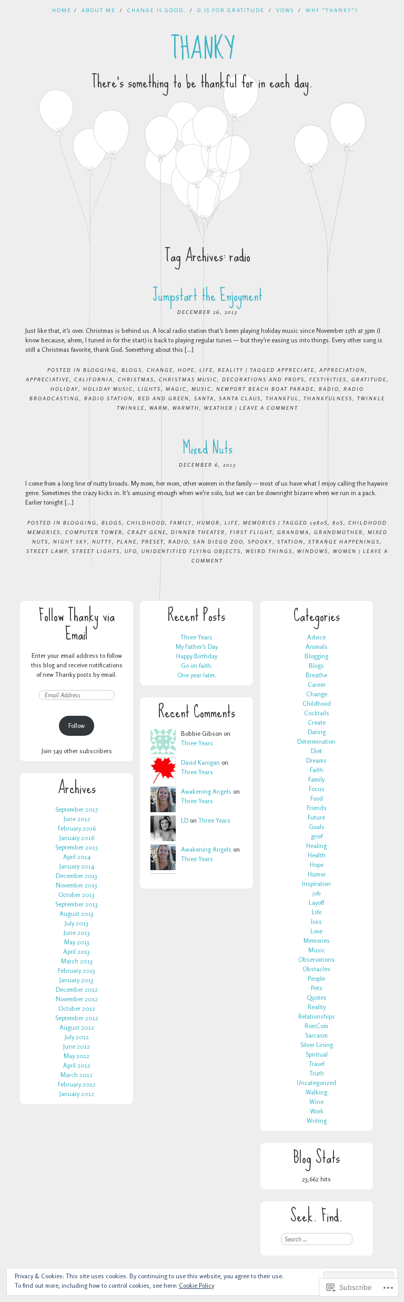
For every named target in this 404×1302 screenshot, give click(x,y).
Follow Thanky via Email (77, 624)
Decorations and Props (263, 379)
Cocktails (316, 713)
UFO (131, 551)
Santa (204, 398)
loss (316, 921)
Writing (317, 1121)
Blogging (100, 370)
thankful (282, 398)
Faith (316, 770)
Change (160, 370)
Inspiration (316, 883)
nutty (102, 541)
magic (176, 389)
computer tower (94, 532)
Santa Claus (240, 398)
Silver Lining (316, 1045)
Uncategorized (316, 1083)
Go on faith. (197, 665)
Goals (317, 827)
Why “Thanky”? (332, 10)
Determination (316, 741)
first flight (251, 532)
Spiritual (317, 1054)
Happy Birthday (196, 656)
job (316, 893)
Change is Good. (156, 10)
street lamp (46, 551)
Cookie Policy (196, 1285)
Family (181, 522)
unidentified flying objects (191, 551)
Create (317, 722)
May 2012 (76, 1056)
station (290, 541)
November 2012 (77, 999)
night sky (70, 541)
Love (316, 931)
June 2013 (77, 932)
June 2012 (76, 1046)
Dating (317, 732)
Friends (317, 808)
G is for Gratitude (231, 10)
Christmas (136, 379)
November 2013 (76, 885)
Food (316, 798)
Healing (316, 846)
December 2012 (77, 989)
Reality (231, 370)
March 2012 (76, 1075)
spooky (260, 541)
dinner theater (198, 532)
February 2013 (76, 970)
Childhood (146, 522)
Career (317, 684)
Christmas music (188, 379)
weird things (269, 551)
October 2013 (76, 895)
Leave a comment (268, 408)
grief (316, 836)
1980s (319, 522)
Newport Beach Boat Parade (265, 389)
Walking (316, 1092)
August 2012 (76, 1027)
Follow (76, 725)
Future (316, 817)
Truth (316, 1073)
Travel (317, 1064)
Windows (312, 551)
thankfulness (328, 398)
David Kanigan (200, 762)
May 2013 (76, 942)
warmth (186, 408)
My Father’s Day (197, 646)
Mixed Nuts (208, 447)
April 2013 (76, 951)
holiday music (108, 389)
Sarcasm (316, 1035)
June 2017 (77, 819)
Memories (259, 522)
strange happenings (344, 541)
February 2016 (77, 828)
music (201, 389)
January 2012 (76, 1094)
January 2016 (76, 838)
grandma (293, 532)
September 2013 (76, 904)
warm (158, 408)
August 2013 (76, 914)
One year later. (196, 675)
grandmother (338, 532)
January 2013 (76, 980)
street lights (96, 551)
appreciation (342, 370)
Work (317, 1111)
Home (62, 10)
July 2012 (77, 1037)
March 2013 (77, 961)
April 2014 (76, 857)
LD (184, 820)
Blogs (132, 370)
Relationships (316, 1016)
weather (218, 408)
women (345, 551)
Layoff (316, 902)
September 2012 (76, 1018)
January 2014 (76, 866)
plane (127, 541)
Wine (316, 1102)
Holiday (64, 389)
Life (206, 370)
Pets (316, 988)
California (93, 379)
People (316, 978)
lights (149, 389)
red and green (163, 398)
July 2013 (76, 923)
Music (316, 950)
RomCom (316, 1026)
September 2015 (76, 847)
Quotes (317, 997)
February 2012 (77, 1084)
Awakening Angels (206, 791)
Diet (316, 751)
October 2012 (76, 1008)
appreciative (47, 379)
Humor (208, 522)
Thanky (202, 49)
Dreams (316, 760)
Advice (316, 637)
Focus (317, 789)
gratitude (369, 379)
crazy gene (146, 532)
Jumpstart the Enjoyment (207, 295)
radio (329, 389)
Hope (186, 370)
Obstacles (316, 969)
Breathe (316, 675)
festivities (328, 379)
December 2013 (76, 876)
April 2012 (76, 1065)
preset (153, 541)
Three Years (196, 637)
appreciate (296, 370)
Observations (316, 959)
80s (338, 522)
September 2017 (76, 809)
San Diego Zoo (218, 541)
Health (317, 855)
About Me (99, 10)
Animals (317, 646)
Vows (285, 10)
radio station (108, 398)
